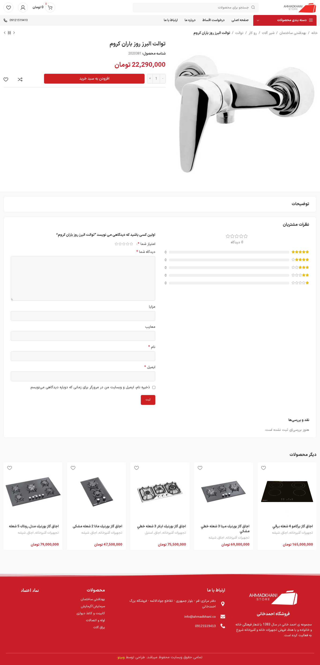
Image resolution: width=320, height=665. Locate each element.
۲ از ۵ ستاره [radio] (127, 244)
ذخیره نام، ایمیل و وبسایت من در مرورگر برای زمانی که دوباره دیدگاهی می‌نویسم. (90, 387)
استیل (149, 533)
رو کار (253, 33)
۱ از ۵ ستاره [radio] (131, 244)
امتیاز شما (146, 244)
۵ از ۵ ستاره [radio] (116, 244)
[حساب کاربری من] (23, 7)
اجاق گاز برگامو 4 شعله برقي (292, 526)
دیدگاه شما (145, 252)
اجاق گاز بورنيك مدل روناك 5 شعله (34, 526)
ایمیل (149, 367)
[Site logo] (299, 7)
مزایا (152, 307)
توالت (239, 33)
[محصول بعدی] (4, 33)
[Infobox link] (16, 20)
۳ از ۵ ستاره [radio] (124, 244)
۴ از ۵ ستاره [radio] (120, 244)
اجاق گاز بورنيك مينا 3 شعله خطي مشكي (225, 529)
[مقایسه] (20, 79)
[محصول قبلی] (14, 33)
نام (151, 347)
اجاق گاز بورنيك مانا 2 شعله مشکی (97, 526)
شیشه (276, 533)
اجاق (284, 533)
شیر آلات (268, 33)
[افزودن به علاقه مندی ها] (6, 79)
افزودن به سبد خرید (94, 78)
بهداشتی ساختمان (292, 33)
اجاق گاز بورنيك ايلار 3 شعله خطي (161, 526)
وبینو (121, 657)
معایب (150, 327)
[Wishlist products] (8, 7)
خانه (314, 33)
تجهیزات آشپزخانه (301, 533)
